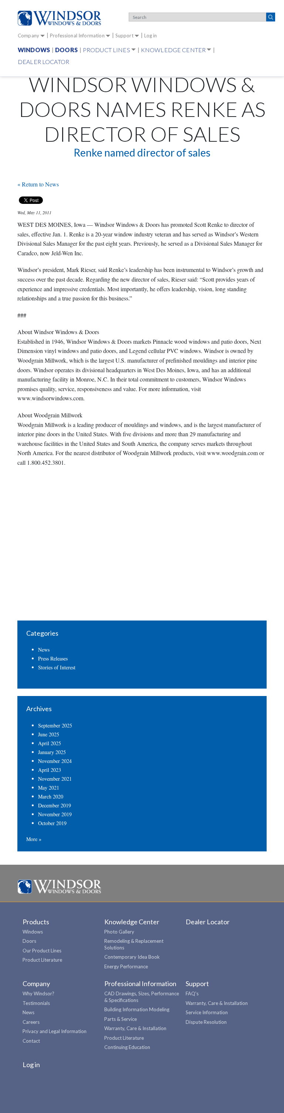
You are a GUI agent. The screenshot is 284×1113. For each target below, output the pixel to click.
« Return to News (38, 184)
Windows (34, 49)
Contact (31, 1041)
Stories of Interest (56, 667)
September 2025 (55, 725)
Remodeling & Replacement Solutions (133, 944)
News (44, 649)
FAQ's (192, 993)
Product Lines (106, 49)
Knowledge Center (173, 49)
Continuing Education (127, 1047)
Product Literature (42, 960)
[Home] (62, 18)
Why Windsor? (38, 993)
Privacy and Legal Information (55, 1031)
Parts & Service (120, 1019)
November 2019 (55, 814)
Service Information (207, 1012)
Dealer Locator (43, 61)
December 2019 (54, 805)
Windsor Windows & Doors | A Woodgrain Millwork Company (59, 887)
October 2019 (52, 823)
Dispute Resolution (206, 1022)
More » (33, 839)
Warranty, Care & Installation (135, 1028)
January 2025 (52, 752)
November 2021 (55, 778)
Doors (66, 49)
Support (124, 35)
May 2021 (48, 787)
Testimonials (36, 1003)
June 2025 (48, 734)
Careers (31, 1022)
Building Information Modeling (136, 1009)
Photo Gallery (119, 932)
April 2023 (49, 769)
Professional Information (77, 35)
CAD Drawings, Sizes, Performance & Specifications (141, 997)
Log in (150, 35)
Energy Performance (126, 966)
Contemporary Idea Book (132, 957)
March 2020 (50, 796)
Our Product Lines (42, 951)
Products (36, 922)
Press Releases (53, 658)
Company (28, 35)
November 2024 (55, 760)
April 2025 (49, 743)
